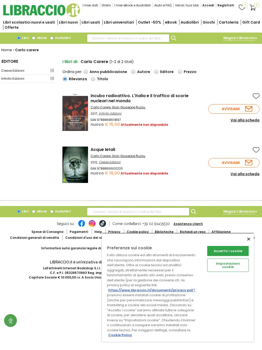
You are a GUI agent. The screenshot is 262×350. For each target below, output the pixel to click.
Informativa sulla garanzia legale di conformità (81, 248)
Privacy (114, 232)
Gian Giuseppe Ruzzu (128, 107)
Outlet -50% (149, 22)
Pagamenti (79, 232)
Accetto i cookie (228, 251)
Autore (143, 71)
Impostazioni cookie (228, 265)
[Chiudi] (248, 239)
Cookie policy (138, 232)
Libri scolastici (29, 22)
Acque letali (103, 149)
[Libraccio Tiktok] (102, 226)
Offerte (12, 27)
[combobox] (128, 38)
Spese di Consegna (47, 232)
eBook (171, 22)
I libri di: (70, 62)
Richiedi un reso (192, 232)
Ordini (106, 5)
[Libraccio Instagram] (92, 226)
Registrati (225, 5)
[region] (178, 287)
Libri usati (91, 22)
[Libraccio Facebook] (81, 226)
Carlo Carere (101, 107)
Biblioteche (164, 232)
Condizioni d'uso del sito (85, 237)
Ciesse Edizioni (27, 70)
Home (6, 50)
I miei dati (90, 5)
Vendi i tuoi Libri (187, 5)
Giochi (209, 22)
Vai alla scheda (245, 120)
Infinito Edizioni (27, 78)
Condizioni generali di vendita (34, 237)
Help (98, 232)
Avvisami (231, 108)
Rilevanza (78, 78)
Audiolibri (190, 22)
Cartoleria (228, 22)
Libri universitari (119, 22)
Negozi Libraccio (239, 37)
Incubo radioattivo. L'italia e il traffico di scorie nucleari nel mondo (140, 98)
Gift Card (251, 22)
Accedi (208, 5)
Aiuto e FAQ (162, 5)
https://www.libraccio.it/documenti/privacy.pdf (150, 290)
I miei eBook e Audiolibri (132, 5)
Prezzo (190, 71)
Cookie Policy (120, 335)
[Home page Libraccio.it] (41, 16)
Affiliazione (221, 232)
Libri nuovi (68, 22)
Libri (25, 38)
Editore (167, 71)
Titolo (102, 78)
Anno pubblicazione (108, 71)
